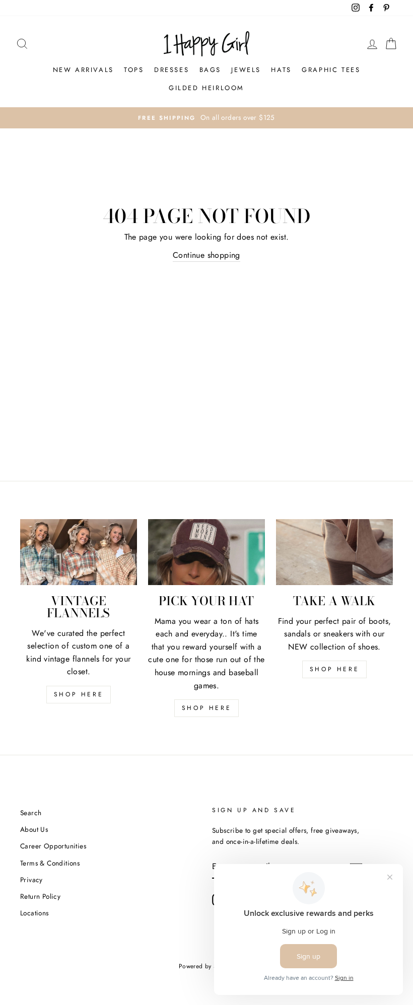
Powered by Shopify (206, 966)
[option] (206, 117)
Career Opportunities (53, 846)
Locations (34, 913)
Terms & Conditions (50, 863)
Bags (210, 70)
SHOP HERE (78, 694)
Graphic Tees (331, 70)
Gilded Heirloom (206, 88)
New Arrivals (83, 70)
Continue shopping (206, 255)
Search (30, 813)
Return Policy (40, 896)
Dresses (171, 70)
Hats (281, 70)
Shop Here (206, 707)
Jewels (246, 70)
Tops (134, 70)
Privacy (31, 880)
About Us (34, 829)
